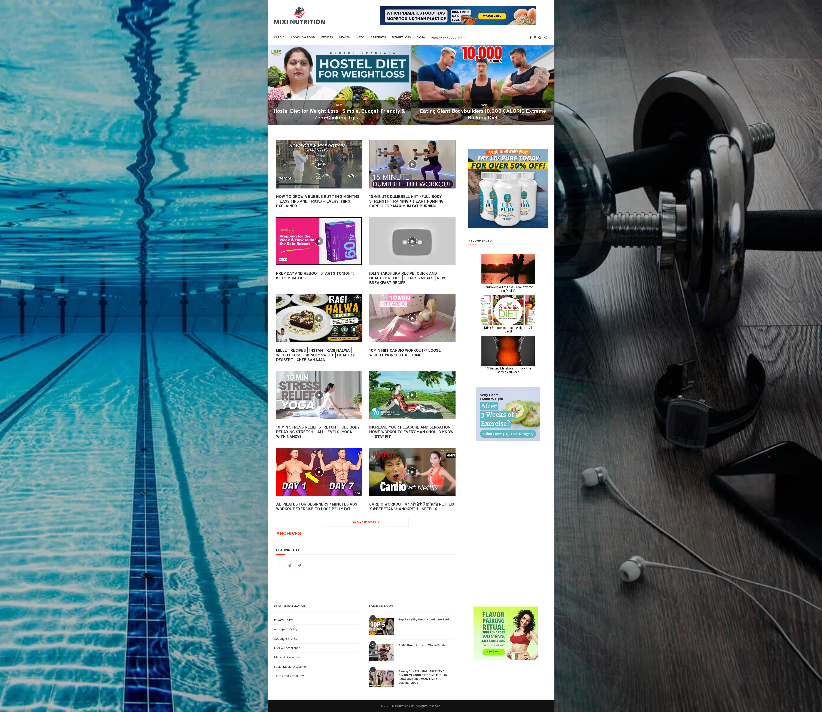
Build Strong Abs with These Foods (422, 645)
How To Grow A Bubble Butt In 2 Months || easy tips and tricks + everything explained (317, 201)
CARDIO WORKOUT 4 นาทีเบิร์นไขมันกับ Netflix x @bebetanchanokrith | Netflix (411, 507)
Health (344, 37)
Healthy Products (445, 38)
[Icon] (319, 164)
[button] (275, 85)
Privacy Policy (283, 620)
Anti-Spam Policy (285, 629)
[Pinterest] (539, 37)
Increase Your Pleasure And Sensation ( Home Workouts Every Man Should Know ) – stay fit (411, 432)
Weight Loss (401, 37)
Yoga (421, 37)
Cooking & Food (303, 37)
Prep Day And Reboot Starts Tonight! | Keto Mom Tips (316, 276)
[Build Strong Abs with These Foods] (381, 652)
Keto (360, 37)
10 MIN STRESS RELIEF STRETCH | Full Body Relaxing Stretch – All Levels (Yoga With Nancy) (318, 432)
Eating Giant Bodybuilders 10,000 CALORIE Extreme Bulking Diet (483, 114)
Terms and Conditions (289, 676)
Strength (378, 37)
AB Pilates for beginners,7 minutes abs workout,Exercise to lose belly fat (316, 507)
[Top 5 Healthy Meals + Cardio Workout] (381, 626)
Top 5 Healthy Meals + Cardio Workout (424, 620)
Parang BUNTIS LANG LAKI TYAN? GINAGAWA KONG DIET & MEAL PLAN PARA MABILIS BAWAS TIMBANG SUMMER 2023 (423, 677)
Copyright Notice (285, 638)
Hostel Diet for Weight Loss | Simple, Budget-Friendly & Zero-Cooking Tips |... (339, 114)
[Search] (546, 37)
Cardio (279, 37)
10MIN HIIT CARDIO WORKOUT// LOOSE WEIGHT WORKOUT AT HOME (405, 353)
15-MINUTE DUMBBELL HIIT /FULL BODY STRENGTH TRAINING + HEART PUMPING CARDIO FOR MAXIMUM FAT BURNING (406, 201)
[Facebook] (531, 37)
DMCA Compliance (287, 648)
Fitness (327, 37)
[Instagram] (535, 37)
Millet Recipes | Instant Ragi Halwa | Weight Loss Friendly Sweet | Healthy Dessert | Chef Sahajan (315, 355)
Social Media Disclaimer (290, 667)
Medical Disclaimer (287, 657)
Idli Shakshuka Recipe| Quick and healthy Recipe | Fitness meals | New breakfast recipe (407, 278)
